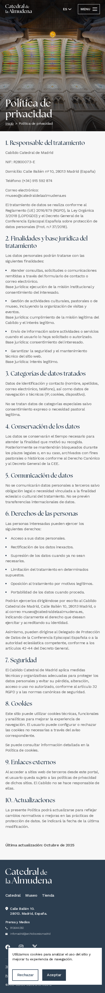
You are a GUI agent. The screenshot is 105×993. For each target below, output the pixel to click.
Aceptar (54, 975)
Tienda (48, 895)
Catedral (13, 895)
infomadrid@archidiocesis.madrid (30, 933)
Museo (31, 895)
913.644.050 (16, 928)
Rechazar (25, 975)
